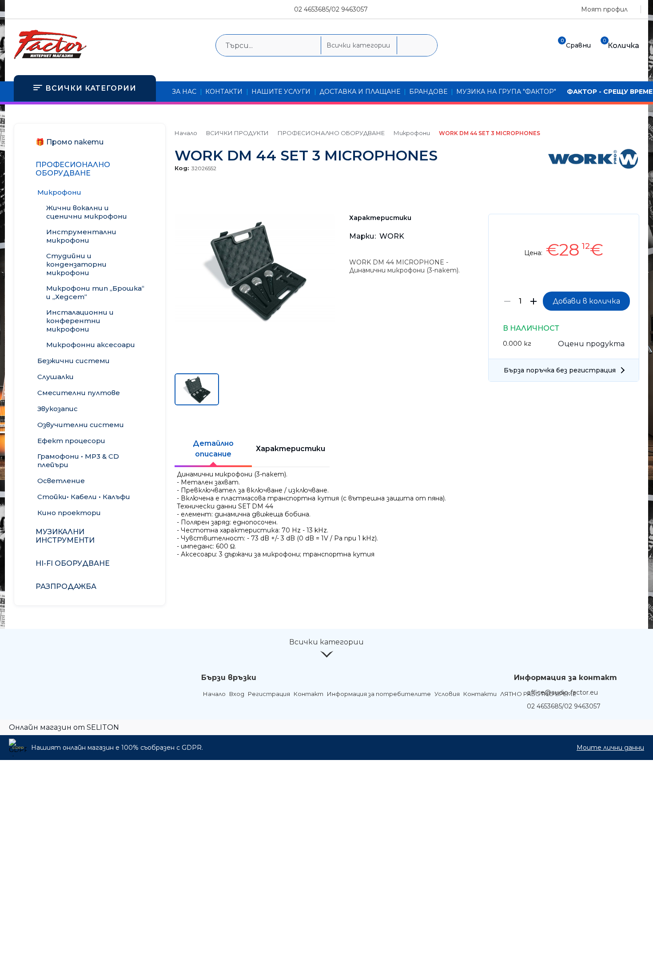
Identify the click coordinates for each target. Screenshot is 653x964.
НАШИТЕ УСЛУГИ (281, 92)
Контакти (480, 693)
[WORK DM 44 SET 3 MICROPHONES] (255, 324)
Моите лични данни (610, 748)
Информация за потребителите (379, 693)
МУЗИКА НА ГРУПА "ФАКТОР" (506, 92)
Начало (186, 132)
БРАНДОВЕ (428, 92)
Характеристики (290, 448)
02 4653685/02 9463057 (331, 9)
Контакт (308, 693)
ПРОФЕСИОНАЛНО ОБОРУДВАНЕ (331, 132)
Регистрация (269, 693)
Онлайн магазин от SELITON (64, 727)
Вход (236, 693)
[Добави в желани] (627, 227)
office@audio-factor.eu (562, 692)
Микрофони (412, 132)
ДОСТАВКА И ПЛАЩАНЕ (359, 92)
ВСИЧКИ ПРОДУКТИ (237, 132)
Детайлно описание (213, 448)
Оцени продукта (591, 344)
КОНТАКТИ (224, 92)
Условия (447, 693)
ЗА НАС (184, 92)
